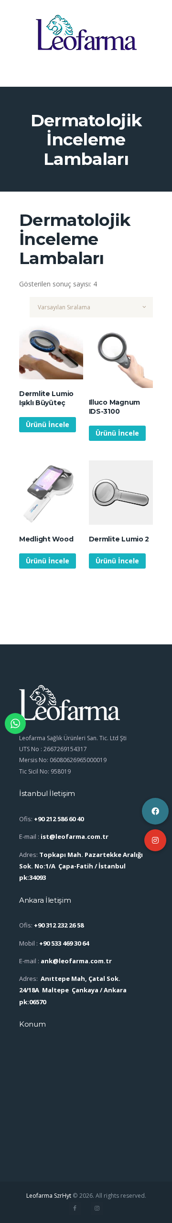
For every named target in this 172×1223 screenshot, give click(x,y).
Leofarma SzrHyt (48, 1196)
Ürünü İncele (47, 424)
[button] (155, 840)
